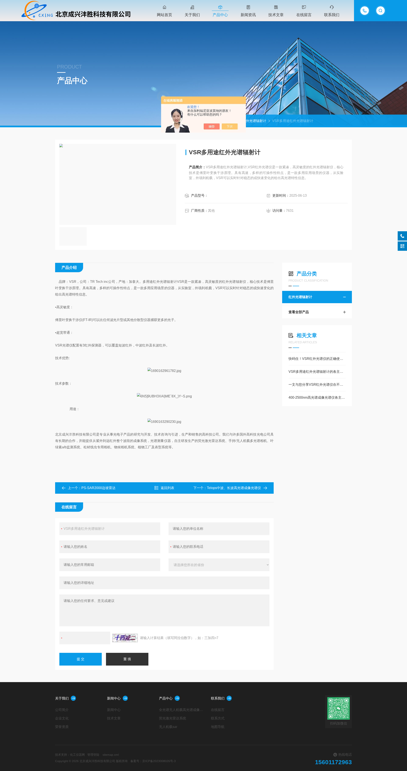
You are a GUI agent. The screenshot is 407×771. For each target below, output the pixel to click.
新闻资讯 (248, 15)
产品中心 (220, 15)
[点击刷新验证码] (125, 638)
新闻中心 (114, 698)
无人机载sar (168, 727)
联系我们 (331, 15)
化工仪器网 (77, 754)
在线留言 (304, 15)
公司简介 (62, 710)
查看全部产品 (299, 312)
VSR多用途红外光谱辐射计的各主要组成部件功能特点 (317, 371)
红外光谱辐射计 (254, 121)
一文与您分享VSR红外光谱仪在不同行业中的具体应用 (317, 384)
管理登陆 (93, 754)
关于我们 (192, 15)
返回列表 (167, 488)
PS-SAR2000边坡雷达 (98, 488)
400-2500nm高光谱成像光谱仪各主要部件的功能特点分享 (317, 397)
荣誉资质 (62, 727)
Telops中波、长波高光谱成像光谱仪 (234, 488)
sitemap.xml (111, 754)
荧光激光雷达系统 (172, 718)
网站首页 (164, 15)
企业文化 (62, 718)
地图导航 (217, 727)
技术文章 (276, 15)
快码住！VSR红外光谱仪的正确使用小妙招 (317, 358)
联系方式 (217, 718)
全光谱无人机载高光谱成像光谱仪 (182, 710)
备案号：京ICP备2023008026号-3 (153, 761)
